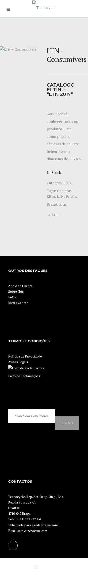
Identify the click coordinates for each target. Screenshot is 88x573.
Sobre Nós (16, 291)
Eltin (51, 196)
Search (67, 417)
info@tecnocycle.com (32, 531)
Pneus (71, 196)
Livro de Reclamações (24, 376)
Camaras (64, 190)
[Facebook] (13, 545)
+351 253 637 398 (30, 519)
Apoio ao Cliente (20, 286)
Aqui (50, 114)
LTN (67, 182)
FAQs (12, 297)
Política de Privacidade (25, 356)
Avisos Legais (18, 362)
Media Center (18, 302)
